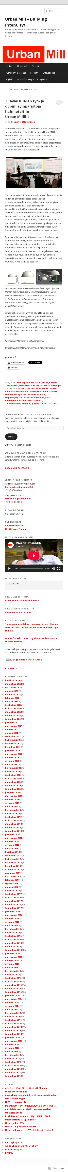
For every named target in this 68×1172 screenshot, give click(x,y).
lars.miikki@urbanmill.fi (18, 498)
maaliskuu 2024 (13, 683)
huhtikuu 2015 (13, 981)
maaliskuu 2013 (13, 1068)
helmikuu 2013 (13, 1072)
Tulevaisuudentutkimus (17, 403)
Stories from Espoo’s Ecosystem (32, 79)
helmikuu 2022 (13, 715)
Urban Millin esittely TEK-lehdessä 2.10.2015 (29, 1130)
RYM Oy (9, 1152)
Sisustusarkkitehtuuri (30, 400)
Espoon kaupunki (14, 1149)
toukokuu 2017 (13, 893)
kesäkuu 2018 (12, 851)
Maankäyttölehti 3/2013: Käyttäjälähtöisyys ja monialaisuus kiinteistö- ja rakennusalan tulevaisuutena (30, 1109)
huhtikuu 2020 (13, 778)
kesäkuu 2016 (12, 932)
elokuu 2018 (11, 848)
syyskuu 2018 (12, 844)
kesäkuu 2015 (12, 974)
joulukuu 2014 (12, 995)
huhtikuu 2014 (13, 1023)
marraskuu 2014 (13, 999)
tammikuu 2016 (13, 949)
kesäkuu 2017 (12, 890)
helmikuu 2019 (13, 827)
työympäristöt (39, 403)
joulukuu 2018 (12, 834)
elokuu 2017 (11, 887)
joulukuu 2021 (12, 722)
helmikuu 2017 (13, 904)
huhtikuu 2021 (13, 739)
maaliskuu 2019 (13, 823)
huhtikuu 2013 (13, 1065)
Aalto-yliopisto (13, 1142)
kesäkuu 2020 (12, 771)
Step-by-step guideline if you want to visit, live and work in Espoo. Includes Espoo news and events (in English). (32, 627)
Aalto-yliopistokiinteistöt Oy (21, 1145)
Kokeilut (43, 388)
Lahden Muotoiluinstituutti (43, 391)
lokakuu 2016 (12, 918)
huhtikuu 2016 (13, 939)
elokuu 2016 (11, 925)
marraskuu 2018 (13, 837)
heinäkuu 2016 (13, 928)
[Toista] (9, 568)
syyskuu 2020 (12, 760)
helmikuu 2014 (13, 1030)
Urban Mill (22, 66)
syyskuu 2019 (12, 802)
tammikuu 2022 (13, 718)
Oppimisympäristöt (15, 397)
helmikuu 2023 (13, 694)
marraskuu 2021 (13, 725)
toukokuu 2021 (13, 736)
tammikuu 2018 (13, 869)
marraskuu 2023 (13, 687)
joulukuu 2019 (12, 792)
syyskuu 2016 (12, 921)
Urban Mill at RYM (15, 1123)
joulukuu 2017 (12, 872)
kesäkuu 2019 (12, 813)
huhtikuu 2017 (13, 897)
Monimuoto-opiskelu (16, 394)
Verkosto (45, 385)
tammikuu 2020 (13, 788)
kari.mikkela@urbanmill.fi (19, 487)
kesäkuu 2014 (12, 1016)
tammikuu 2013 (13, 1075)
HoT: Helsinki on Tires (17, 1102)
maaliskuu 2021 (13, 743)
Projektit (34, 72)
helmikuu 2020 (13, 785)
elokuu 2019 (11, 806)
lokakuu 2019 (12, 799)
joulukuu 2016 (12, 911)
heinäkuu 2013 (13, 1055)
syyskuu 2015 (12, 963)
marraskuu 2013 (13, 1040)
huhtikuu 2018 (13, 859)
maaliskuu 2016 (13, 943)
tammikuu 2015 (13, 991)
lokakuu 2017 (12, 879)
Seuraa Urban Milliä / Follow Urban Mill (28, 414)
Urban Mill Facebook (17, 468)
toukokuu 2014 (13, 1019)
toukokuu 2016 (13, 935)
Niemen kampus (36, 394)
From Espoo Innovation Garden (32, 382)
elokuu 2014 (11, 1009)
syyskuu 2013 (12, 1047)
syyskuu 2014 (12, 1005)
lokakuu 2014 (12, 1002)
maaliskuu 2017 (13, 900)
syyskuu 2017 (12, 883)
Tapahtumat (11, 385)
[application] (34, 555)
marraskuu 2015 (13, 956)
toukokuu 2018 (13, 855)
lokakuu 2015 (12, 960)
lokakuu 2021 (12, 729)
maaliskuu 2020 (13, 781)
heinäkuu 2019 (13, 809)
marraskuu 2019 (13, 795)
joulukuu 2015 (12, 953)
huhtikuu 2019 (13, 820)
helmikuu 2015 (13, 988)
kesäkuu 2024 (12, 680)
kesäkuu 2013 (12, 1058)
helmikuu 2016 (13, 946)
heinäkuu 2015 (13, 971)
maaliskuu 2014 (13, 1027)
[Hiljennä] (53, 568)
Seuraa (11, 436)
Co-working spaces (28, 388)
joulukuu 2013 (12, 1037)
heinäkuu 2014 (13, 1012)
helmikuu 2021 (13, 746)
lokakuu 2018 (12, 841)
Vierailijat (56, 385)
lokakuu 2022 (12, 697)
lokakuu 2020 (12, 757)
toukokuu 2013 (13, 1061)
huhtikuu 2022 (13, 708)
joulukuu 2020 (12, 750)
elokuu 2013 (11, 1051)
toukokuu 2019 (13, 816)
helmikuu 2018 (13, 865)
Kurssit (53, 382)
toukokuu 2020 (13, 774)
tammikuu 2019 (13, 830)
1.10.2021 (14, 584)
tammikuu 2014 (13, 1033)
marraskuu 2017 (13, 876)
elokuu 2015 (11, 967)
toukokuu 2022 (13, 704)
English (9, 79)
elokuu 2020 (11, 764)
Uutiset (9, 66)
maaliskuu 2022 (13, 711)
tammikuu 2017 (13, 907)
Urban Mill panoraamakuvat (20, 1126)
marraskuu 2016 (13, 915)
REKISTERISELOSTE (14, 668)
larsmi (32, 121)
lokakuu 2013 (12, 1044)
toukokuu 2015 (13, 977)
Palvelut (35, 66)
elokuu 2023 (11, 690)
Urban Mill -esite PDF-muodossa (22, 600)
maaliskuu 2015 (13, 984)
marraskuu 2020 (13, 753)
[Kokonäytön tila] (58, 568)
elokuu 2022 (11, 701)
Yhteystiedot (49, 72)
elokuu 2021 (11, 732)
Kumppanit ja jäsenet (16, 72)
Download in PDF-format (18, 612)
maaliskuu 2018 (13, 862)
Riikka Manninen (35, 397)
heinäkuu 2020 (13, 767)
